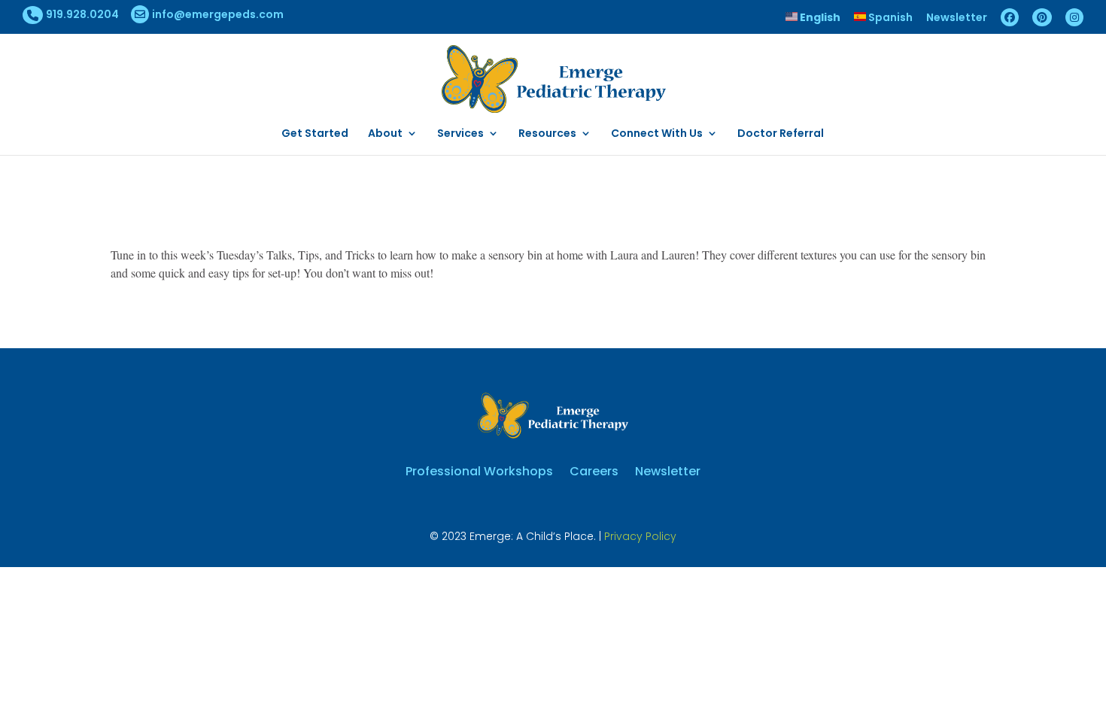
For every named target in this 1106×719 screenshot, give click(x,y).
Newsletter (956, 18)
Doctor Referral (780, 134)
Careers (594, 470)
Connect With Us (657, 134)
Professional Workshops (479, 470)
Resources (547, 134)
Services (460, 134)
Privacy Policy (640, 536)
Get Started (314, 134)
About (385, 134)
